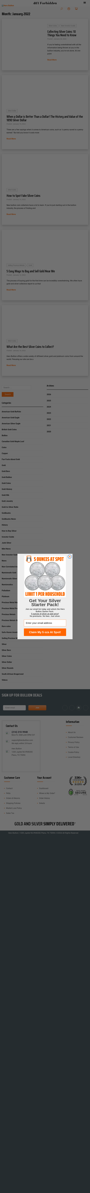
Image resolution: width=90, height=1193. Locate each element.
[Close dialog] (70, 556)
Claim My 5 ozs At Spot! (45, 632)
